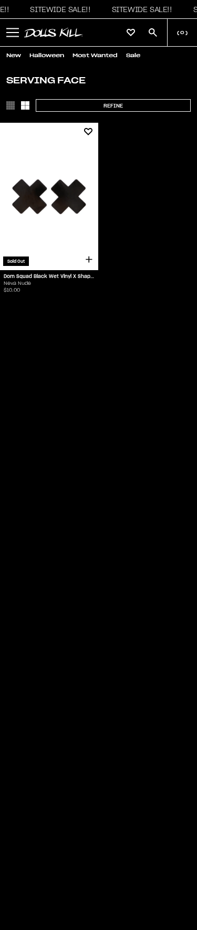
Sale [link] (133, 55)
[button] (57, 9)
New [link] (13, 55)
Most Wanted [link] (95, 55)
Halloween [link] (46, 55)
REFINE (113, 105)
